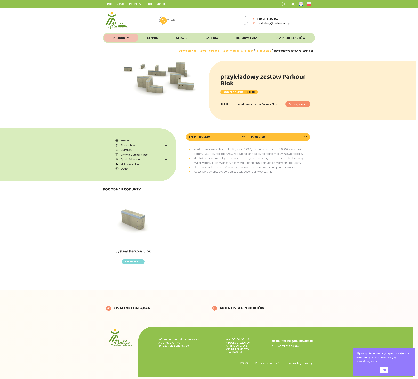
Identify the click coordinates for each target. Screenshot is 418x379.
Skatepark (144, 150)
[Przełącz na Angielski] (301, 4)
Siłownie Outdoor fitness (135, 154)
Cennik (152, 38)
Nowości (125, 140)
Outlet (124, 168)
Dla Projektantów (290, 38)
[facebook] (284, 4)
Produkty (121, 38)
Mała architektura (144, 164)
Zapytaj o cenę (297, 104)
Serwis (181, 38)
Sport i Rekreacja (144, 159)
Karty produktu (199, 137)
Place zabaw (144, 145)
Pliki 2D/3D (258, 137)
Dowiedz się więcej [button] (367, 361)
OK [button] (384, 370)
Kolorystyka (246, 38)
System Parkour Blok (133, 251)
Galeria (212, 38)
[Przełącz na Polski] (309, 4)
